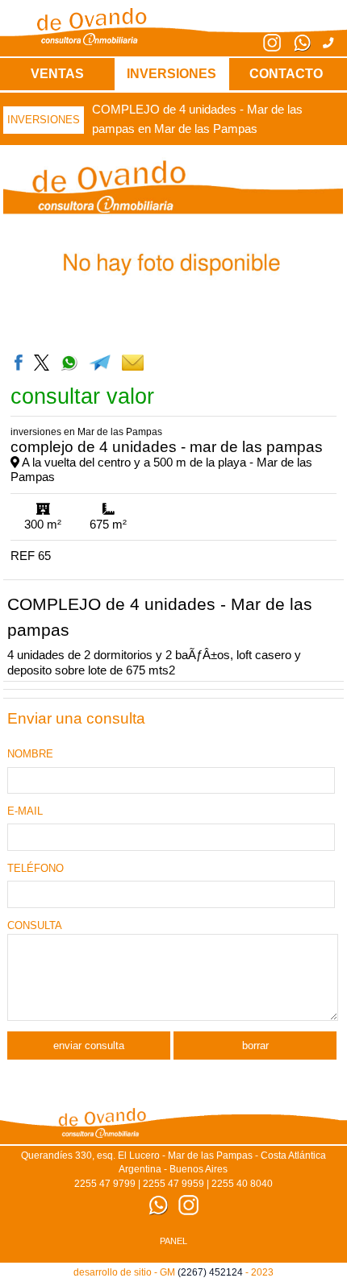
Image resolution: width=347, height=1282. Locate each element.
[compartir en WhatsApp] (68, 361)
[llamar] (322, 43)
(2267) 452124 (210, 1272)
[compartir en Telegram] (100, 361)
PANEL (173, 1241)
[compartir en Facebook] (20, 361)
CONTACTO (286, 74)
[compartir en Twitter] (43, 361)
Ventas (57, 74)
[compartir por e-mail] (132, 361)
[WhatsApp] (296, 48)
